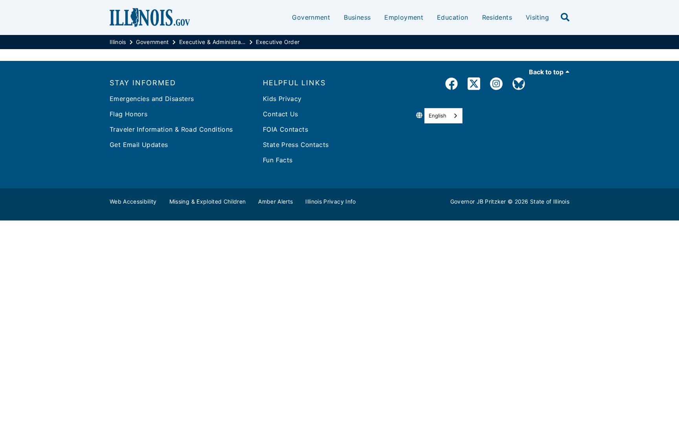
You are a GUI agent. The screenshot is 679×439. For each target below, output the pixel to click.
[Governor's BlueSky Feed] (518, 85)
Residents (497, 17)
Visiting (537, 17)
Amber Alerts (275, 201)
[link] (451, 85)
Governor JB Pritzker (478, 201)
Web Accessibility (133, 201)
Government (311, 17)
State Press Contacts (296, 145)
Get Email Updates (139, 145)
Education (452, 17)
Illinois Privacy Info (330, 201)
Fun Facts (277, 160)
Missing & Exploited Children (207, 201)
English (437, 115)
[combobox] (443, 115)
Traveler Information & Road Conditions (171, 129)
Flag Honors (128, 114)
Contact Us (280, 114)
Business (357, 17)
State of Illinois (549, 201)
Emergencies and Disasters (152, 99)
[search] (565, 18)
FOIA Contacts (285, 129)
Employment (403, 17)
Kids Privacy (282, 99)
